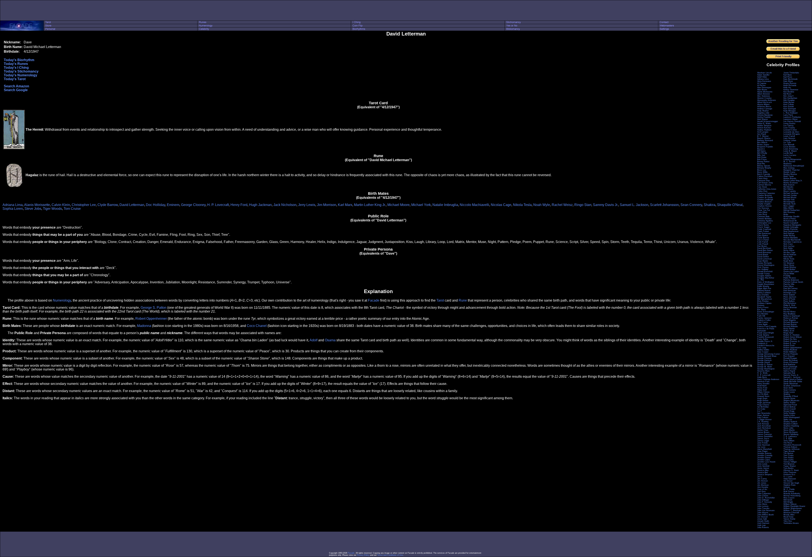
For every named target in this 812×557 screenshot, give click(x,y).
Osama (330, 340)
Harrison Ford (763, 381)
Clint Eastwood (764, 233)
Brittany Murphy (764, 168)
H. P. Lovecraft (218, 205)
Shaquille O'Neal (730, 205)
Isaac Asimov (763, 415)
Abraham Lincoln (764, 73)
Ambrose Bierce (764, 107)
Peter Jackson (789, 297)
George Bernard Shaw (766, 356)
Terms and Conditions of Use (390, 555)
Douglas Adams (764, 276)
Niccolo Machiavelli (474, 205)
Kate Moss (788, 81)
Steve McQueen (790, 432)
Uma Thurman (789, 472)
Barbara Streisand (765, 140)
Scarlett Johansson (664, 205)
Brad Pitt (761, 164)
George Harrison (764, 360)
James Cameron (764, 434)
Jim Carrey (762, 479)
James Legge (763, 441)
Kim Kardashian (790, 98)
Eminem (173, 205)
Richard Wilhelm (790, 326)
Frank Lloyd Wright (765, 333)
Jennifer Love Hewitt (766, 462)
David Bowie (762, 255)
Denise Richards (764, 263)
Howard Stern (763, 396)
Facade (373, 300)
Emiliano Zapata (764, 303)
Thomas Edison (790, 447)
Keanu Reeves (789, 83)
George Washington (766, 369)
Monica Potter (789, 219)
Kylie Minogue (789, 111)
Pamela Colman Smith (793, 282)
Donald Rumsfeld (764, 271)
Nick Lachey (788, 246)
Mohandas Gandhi (791, 216)
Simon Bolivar (789, 407)
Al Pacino (761, 85)
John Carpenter (764, 494)
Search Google (16, 90)
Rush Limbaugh (790, 367)
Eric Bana (761, 310)
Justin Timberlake (791, 73)
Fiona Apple (762, 324)
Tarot (440, 300)
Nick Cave (788, 244)
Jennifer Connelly (764, 455)
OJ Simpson (788, 263)
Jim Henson (762, 481)
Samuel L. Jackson (634, 205)
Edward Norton (763, 290)
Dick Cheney (763, 267)
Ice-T (759, 411)
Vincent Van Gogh (791, 483)
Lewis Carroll (789, 136)
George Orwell (763, 362)
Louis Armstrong (790, 149)
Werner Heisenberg (791, 496)
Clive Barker (762, 236)
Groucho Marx (763, 371)
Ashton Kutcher (764, 128)
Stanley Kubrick (790, 422)
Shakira (709, 205)
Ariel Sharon (762, 119)
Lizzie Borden (789, 147)
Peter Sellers (789, 301)
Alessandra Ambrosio (766, 100)
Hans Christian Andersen (768, 379)
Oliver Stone (788, 265)
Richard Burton (790, 324)
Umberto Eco (789, 474)
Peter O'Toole (789, 299)
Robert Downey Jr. (791, 341)
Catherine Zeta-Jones (766, 189)
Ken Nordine (788, 92)
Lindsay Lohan (789, 140)
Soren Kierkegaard (791, 417)
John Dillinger (763, 500)
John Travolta (763, 508)
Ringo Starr (582, 205)
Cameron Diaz (763, 181)
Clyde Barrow (107, 205)
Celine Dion (762, 191)
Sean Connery (691, 205)
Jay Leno (761, 447)
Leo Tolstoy (788, 126)
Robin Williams (790, 352)
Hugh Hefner (762, 400)
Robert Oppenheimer (151, 318)
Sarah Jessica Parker (792, 379)
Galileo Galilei (763, 350)
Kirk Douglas (789, 100)
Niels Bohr (788, 257)
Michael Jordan (790, 195)
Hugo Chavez (763, 405)
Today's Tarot (15, 79)
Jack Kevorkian (764, 426)
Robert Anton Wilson (792, 337)
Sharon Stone (789, 398)
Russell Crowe (789, 369)
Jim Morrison (326, 205)
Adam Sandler (763, 75)
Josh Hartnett (763, 523)
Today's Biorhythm (19, 60)
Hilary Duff (762, 390)
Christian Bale (763, 216)
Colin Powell (762, 244)
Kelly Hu (787, 87)
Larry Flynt (788, 115)
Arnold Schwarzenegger (767, 121)
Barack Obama (763, 138)
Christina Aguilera (765, 221)
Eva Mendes (762, 314)
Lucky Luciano (789, 155)
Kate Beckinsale (790, 79)
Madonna (144, 326)
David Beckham (764, 248)
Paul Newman (789, 290)
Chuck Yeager (763, 227)
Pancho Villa (788, 284)
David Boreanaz (764, 252)
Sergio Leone (789, 392)
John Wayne (762, 513)
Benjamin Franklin (765, 147)
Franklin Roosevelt (765, 337)
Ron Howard (788, 356)
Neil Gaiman (788, 233)
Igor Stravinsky (764, 413)
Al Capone (761, 83)
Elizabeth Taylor (764, 297)
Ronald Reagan (790, 358)
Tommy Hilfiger (790, 462)
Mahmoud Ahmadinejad (793, 166)
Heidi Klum (762, 386)
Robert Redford (790, 350)
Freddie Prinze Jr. (765, 341)
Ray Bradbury (789, 314)
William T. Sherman (792, 510)
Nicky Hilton (788, 250)
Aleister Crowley (764, 98)
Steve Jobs (33, 208)
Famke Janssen (764, 318)
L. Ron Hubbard (790, 113)
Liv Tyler (787, 142)
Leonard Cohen (790, 130)
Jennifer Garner (764, 458)
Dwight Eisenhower (765, 284)
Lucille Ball (788, 153)
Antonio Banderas (765, 115)
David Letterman (131, 205)
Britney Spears (763, 166)
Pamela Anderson (791, 280)
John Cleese (762, 496)
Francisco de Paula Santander (765, 330)
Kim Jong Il (788, 96)
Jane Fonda (762, 443)
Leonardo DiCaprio (791, 134)
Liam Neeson (789, 138)
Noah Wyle (541, 205)
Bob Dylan (761, 157)
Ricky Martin (789, 329)
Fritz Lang (761, 348)
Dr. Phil (760, 280)
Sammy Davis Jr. (605, 205)
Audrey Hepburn (764, 130)
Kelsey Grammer (790, 90)
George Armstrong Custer (768, 354)
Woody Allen (788, 515)
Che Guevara (763, 208)
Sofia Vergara (789, 413)
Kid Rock (787, 94)
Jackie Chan (762, 430)
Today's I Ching (16, 67)
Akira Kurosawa (764, 81)
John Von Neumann (766, 510)
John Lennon (762, 506)
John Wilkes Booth (765, 515)
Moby (785, 214)
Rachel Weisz (562, 205)
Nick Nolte (788, 248)
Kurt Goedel (788, 107)
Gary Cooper (762, 352)
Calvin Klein (61, 205)
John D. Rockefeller (766, 498)
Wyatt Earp (788, 517)
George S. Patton (153, 307)
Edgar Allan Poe (764, 288)
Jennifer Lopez (763, 460)
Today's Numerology (20, 75)
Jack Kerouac (763, 424)
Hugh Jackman (260, 205)
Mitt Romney (789, 212)
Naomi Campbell (790, 223)
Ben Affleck (762, 142)
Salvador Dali (789, 373)
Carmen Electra (764, 185)
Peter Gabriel (789, 295)
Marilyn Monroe (790, 174)
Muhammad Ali (790, 221)
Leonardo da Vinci (791, 132)
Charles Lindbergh (765, 200)
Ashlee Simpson (764, 126)
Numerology (62, 300)
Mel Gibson (788, 189)
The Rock (787, 443)
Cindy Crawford (764, 229)
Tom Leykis (788, 460)
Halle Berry (762, 377)
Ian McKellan (763, 407)
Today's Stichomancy (21, 71)
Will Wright (788, 502)
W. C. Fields (789, 489)
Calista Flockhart (764, 176)
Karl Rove (787, 77)
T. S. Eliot (787, 439)
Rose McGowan (790, 360)
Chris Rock (762, 214)
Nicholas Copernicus (792, 242)
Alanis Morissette (37, 205)
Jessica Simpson (764, 474)
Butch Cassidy (763, 174)
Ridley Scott (788, 331)
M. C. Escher (789, 162)
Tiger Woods (52, 208)
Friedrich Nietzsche (765, 345)
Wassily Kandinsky (791, 494)
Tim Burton (788, 453)
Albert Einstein (763, 94)
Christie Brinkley (764, 219)
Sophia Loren (13, 208)
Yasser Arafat (789, 519)
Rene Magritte (789, 320)
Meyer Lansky (789, 191)
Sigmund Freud (790, 405)
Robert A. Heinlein (791, 335)
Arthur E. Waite (764, 123)
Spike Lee (787, 419)
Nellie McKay (789, 236)
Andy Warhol (762, 111)
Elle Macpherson (764, 299)
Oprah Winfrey (789, 267)
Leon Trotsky (789, 128)
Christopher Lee (84, 205)
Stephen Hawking (791, 426)
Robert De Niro (790, 339)
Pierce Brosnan (790, 307)
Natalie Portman (790, 229)
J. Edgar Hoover (764, 419)
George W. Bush (764, 367)
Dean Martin (762, 261)
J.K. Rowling (762, 422)
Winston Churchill (791, 513)
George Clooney (193, 205)
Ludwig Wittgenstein (792, 159)
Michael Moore (398, 205)
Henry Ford (238, 205)
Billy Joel (761, 155)
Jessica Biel (762, 472)
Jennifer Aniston (764, 453)
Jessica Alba (762, 470)
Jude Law (761, 525)
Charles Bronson (764, 195)
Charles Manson (764, 202)
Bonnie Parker (763, 162)
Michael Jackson (790, 193)
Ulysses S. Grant (791, 470)
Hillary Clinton (763, 392)
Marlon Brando (789, 178)
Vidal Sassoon (789, 479)
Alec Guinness (763, 96)
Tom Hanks (788, 458)
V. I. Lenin (787, 477)
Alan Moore (762, 90)
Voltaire (786, 487)
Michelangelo (789, 202)
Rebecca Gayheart (791, 316)
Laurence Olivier (790, 119)
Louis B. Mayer (790, 151)
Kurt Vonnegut (789, 109)
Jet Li (759, 477)
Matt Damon (788, 185)
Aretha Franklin (764, 117)
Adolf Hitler (762, 77)
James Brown (763, 432)
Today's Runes (16, 64)
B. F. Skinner (763, 136)
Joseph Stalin (763, 521)
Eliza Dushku (763, 295)
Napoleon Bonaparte (792, 225)
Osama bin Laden (791, 271)
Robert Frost (789, 345)
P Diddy (786, 276)
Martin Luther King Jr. (370, 205)
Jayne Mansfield (764, 449)
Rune (463, 300)
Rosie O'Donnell (790, 362)
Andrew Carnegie (764, 109)
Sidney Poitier (789, 403)
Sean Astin (788, 388)
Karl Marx (345, 205)
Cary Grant (762, 187)
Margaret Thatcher (791, 170)
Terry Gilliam (788, 441)
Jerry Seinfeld (763, 466)
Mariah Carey (789, 172)
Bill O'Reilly (762, 153)
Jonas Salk (762, 519)
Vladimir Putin (789, 485)
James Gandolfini (764, 436)
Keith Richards (789, 85)
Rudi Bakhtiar (789, 365)
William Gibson (790, 504)
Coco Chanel (257, 326)
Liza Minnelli (788, 145)
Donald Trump (763, 274)
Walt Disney (788, 491)
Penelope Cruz (789, 293)
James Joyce (763, 439)
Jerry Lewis (306, 205)
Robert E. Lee (789, 343)
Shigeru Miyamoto (791, 400)
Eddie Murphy (763, 286)
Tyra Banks (788, 468)
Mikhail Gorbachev (791, 210)
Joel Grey (761, 491)
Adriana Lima (13, 205)
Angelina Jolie (763, 113)
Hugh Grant (762, 398)
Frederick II (762, 343)
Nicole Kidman (789, 255)
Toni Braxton (788, 464)
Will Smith (787, 500)
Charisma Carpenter (766, 193)
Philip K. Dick (789, 305)
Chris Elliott (762, 212)
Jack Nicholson (284, 205)
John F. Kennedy (764, 502)
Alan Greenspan (764, 87)
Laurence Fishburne (792, 117)
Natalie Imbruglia (445, 205)
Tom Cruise (72, 208)
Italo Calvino (762, 417)
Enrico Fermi (762, 307)
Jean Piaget (762, 451)
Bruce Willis (762, 172)
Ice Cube (761, 409)
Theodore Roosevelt (792, 445)
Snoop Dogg (788, 411)
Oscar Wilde (788, 274)
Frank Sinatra (763, 335)
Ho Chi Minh (762, 394)
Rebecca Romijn (790, 318)
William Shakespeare (792, 508)
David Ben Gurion (765, 250)
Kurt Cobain (788, 104)
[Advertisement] (406, 10)
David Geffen (763, 257)
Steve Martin (789, 430)
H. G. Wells (762, 373)
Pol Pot (786, 310)
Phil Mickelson (789, 303)
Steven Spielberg (790, 434)
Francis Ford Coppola (766, 326)
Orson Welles (789, 269)
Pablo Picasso (789, 278)
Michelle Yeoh (789, 204)
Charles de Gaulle (765, 197)
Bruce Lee (761, 170)
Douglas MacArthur (765, 278)
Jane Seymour (763, 445)
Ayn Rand (761, 134)
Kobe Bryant (788, 102)
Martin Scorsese (790, 183)
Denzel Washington (765, 265)
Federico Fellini (764, 320)
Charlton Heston (764, 206)
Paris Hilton (788, 286)
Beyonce (761, 149)
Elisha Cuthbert (764, 293)
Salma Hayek (789, 371)
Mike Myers (788, 208)
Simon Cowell (789, 409)
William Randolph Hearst (794, 506)
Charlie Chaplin (764, 204)
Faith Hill (761, 316)
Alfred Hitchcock (764, 102)
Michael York (421, 205)
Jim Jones (761, 483)
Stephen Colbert (790, 424)
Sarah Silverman (790, 384)
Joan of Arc (762, 489)
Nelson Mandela (790, 238)
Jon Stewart (762, 517)
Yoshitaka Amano (791, 523)
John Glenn (762, 504)
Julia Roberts (763, 527)
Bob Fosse (762, 159)
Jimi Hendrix (762, 487)
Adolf (313, 340)
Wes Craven (788, 498)
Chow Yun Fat (763, 210)
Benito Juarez (763, 145)
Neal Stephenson (790, 231)
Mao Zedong (788, 168)
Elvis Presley (763, 301)
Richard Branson (790, 322)
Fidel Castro (762, 322)
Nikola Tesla (522, 205)
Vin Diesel (787, 481)
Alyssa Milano (763, 104)
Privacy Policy (363, 555)
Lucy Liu (787, 157)
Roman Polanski (790, 354)
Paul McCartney (790, 288)
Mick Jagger (788, 206)
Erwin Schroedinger (765, 312)
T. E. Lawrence (790, 436)
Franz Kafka (762, 339)
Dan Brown (762, 246)
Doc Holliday (155, 205)
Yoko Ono (787, 521)
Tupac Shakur (789, 466)
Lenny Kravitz (789, 123)
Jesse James (763, 468)
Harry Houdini (763, 384)
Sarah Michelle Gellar (792, 381)
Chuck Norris (763, 225)
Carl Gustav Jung (765, 183)
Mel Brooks (788, 187)
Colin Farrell (762, 242)
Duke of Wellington (765, 282)
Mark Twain (788, 176)
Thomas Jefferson (791, 449)
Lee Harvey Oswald (792, 121)
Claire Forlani (763, 231)
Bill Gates (761, 151)
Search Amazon (16, 86)
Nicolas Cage (501, 205)
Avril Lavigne (762, 132)
